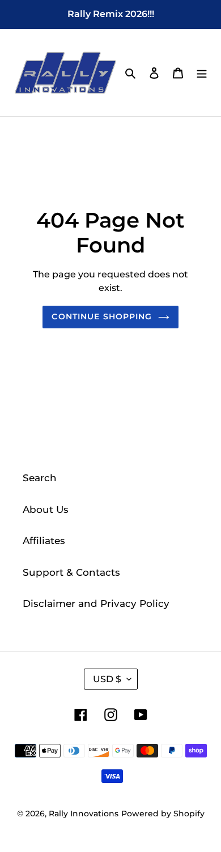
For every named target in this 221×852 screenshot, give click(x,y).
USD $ (107, 679)
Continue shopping (102, 316)
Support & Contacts (71, 572)
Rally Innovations (83, 813)
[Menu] (202, 73)
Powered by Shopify (163, 813)
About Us (46, 509)
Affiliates (44, 540)
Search (40, 477)
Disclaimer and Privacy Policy (96, 603)
